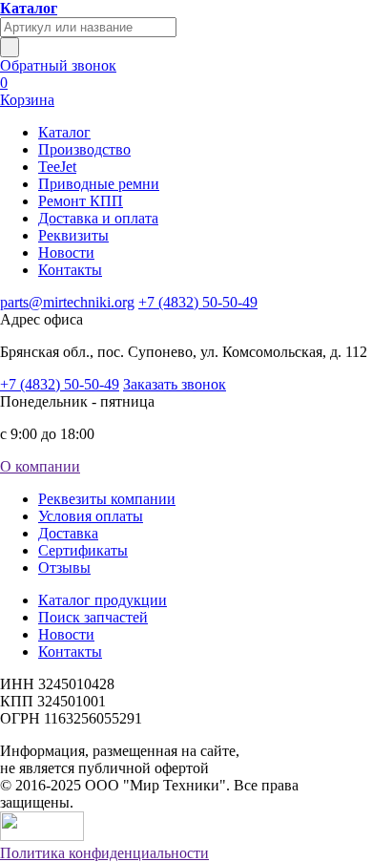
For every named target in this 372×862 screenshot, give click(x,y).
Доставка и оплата (98, 218)
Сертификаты (83, 550)
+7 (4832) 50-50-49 (198, 302)
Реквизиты (73, 235)
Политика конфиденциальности (104, 853)
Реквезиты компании (107, 499)
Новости (66, 252)
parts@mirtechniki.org (67, 302)
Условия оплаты (90, 516)
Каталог (64, 132)
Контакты (70, 270)
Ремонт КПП (80, 201)
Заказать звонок (174, 384)
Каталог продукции (102, 600)
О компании (40, 466)
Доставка (68, 533)
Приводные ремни (98, 184)
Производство (84, 149)
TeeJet (57, 166)
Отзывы (64, 567)
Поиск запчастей (93, 617)
